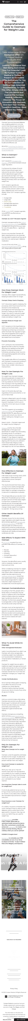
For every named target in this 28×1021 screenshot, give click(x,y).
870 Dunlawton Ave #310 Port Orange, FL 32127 (14, 974)
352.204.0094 (7, 1019)
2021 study (6, 542)
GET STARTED (21, 1019)
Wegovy (4, 428)
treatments (11, 827)
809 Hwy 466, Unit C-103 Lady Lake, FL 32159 (14, 978)
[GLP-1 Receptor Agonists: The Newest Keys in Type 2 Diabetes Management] (14, 908)
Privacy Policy (14, 988)
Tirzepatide (7, 207)
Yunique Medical (7, 819)
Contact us (5, 838)
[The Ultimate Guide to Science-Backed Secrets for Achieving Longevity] (14, 889)
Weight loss (19, 17)
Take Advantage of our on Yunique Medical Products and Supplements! (14, 57)
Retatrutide (7, 201)
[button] (23, 2)
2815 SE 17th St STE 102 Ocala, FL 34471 (14, 969)
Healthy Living (10, 17)
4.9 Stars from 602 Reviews (14, 930)
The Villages (16, 1007)
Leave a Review (14, 932)
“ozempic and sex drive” (9, 576)
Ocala (10, 1007)
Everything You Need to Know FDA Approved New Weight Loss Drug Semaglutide (14, 148)
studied (7, 211)
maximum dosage (7, 411)
